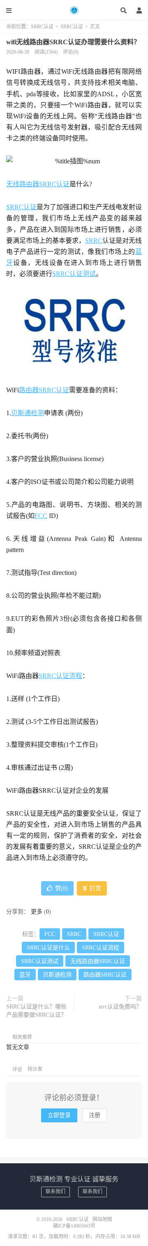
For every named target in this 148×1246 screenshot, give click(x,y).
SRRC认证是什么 (48, 948)
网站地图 (102, 1219)
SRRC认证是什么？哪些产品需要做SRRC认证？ (36, 1011)
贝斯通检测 (27, 412)
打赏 (94, 888)
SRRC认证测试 (74, 273)
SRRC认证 (74, 10)
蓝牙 (25, 975)
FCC (41, 515)
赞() (61, 888)
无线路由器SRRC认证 (37, 184)
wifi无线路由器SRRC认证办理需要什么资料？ (73, 41)
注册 (94, 1115)
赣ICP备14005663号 (74, 1226)
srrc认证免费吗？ (120, 1007)
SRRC (93, 240)
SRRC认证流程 (60, 675)
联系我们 (55, 1191)
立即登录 (59, 1115)
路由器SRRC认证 (44, 390)
